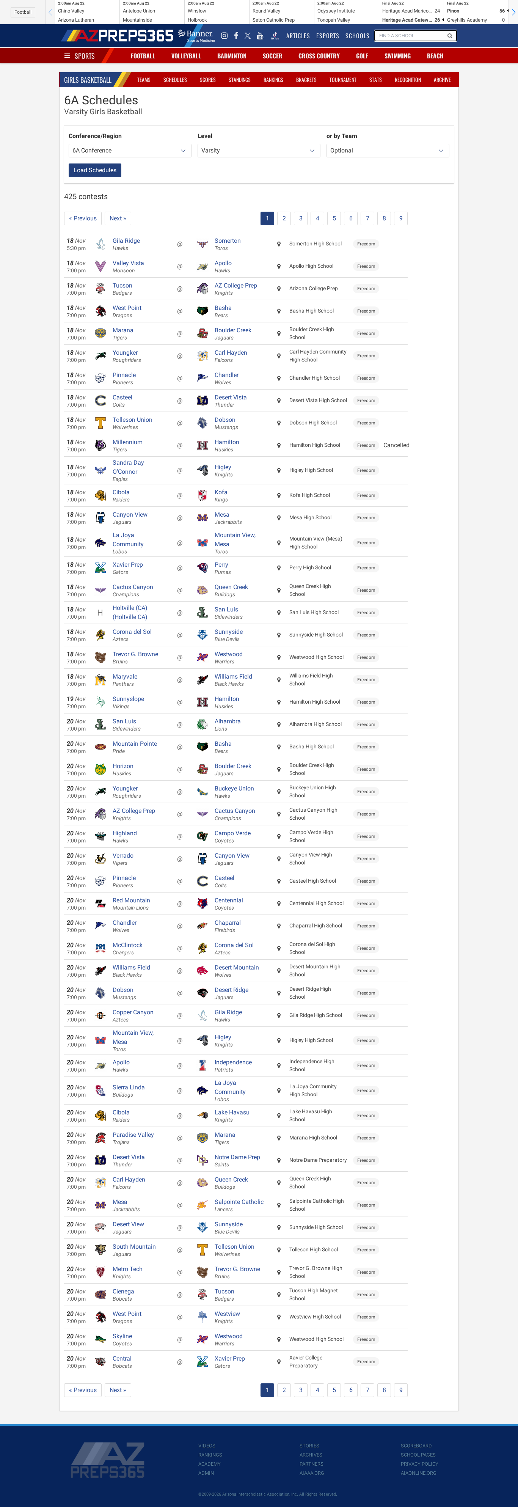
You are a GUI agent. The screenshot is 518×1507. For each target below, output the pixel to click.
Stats (375, 79)
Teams (144, 79)
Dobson (226, 423)
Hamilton (227, 445)
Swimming (398, 55)
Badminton (231, 55)
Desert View (128, 1228)
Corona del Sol (132, 635)
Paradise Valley (133, 1138)
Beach (435, 55)
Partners (311, 1464)
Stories (309, 1446)
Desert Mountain (237, 971)
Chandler (227, 378)
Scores (208, 79)
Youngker (127, 356)
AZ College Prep (236, 289)
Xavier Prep (128, 568)
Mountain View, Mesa (235, 543)
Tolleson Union (132, 423)
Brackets (306, 79)
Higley (224, 471)
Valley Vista (128, 266)
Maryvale (125, 680)
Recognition (408, 79)
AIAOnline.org (418, 1473)
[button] (513, 12)
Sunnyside (229, 635)
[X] (247, 36)
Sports (85, 56)
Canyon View (130, 518)
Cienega (123, 1295)
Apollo (223, 266)
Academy (209, 1464)
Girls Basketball (87, 80)
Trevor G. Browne (135, 658)
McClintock (128, 948)
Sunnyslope (128, 702)
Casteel (122, 401)
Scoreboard (416, 1446)
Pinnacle (124, 378)
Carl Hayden (231, 356)
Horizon (123, 769)
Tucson (122, 289)
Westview (227, 1317)
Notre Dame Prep (237, 1160)
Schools (357, 35)
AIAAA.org (312, 1473)
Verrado (123, 859)
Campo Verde (233, 837)
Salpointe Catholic (239, 1205)
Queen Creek (231, 590)
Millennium (128, 445)
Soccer (273, 55)
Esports (327, 35)
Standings (240, 79)
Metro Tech (128, 1272)
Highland (125, 837)
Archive (442, 79)
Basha (223, 311)
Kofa (221, 496)
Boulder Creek (233, 334)
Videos (206, 1446)
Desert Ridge (231, 993)
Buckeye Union (234, 792)
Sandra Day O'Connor (128, 470)
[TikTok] (275, 35)
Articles (298, 35)
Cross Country (319, 55)
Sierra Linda (129, 1091)
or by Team (341, 136)
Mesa (228, 518)
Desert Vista (231, 401)
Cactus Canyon (133, 590)
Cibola (121, 496)
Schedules (175, 79)
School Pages (418, 1455)
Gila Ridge (126, 244)
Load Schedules (95, 170)
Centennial (229, 904)
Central (122, 1362)
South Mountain (134, 1250)
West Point (127, 311)
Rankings (273, 79)
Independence (233, 1066)
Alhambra (228, 725)
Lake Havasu (232, 1116)
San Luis (229, 613)
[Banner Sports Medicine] (197, 36)
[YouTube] (260, 35)
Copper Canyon (133, 1016)
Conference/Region (95, 136)
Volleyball (186, 55)
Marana (123, 334)
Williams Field (233, 680)
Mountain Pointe (135, 747)
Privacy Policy (419, 1464)
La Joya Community (128, 543)
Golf (362, 55)
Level (205, 136)
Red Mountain (131, 904)
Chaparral (228, 926)
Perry (223, 568)
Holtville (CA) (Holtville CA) (130, 612)
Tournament (343, 79)
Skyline (122, 1340)
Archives (311, 1455)
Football (22, 12)
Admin (206, 1473)
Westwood (229, 658)
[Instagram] (224, 35)
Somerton (228, 244)
